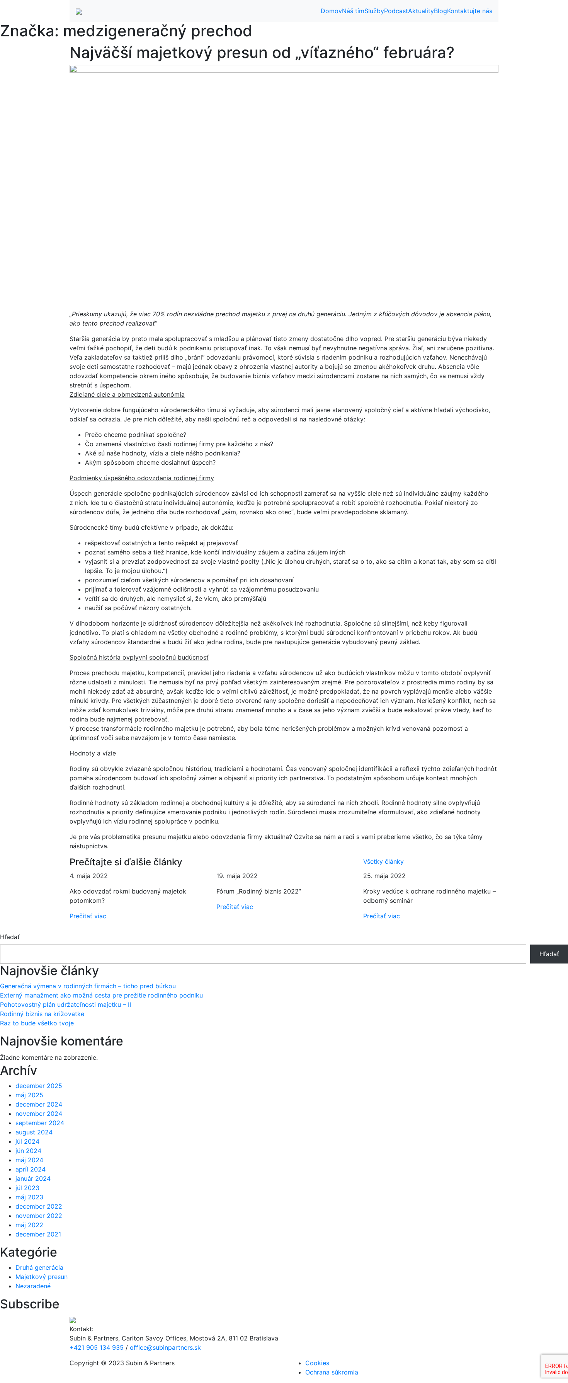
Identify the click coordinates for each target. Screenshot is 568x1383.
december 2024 (38, 1104)
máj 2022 (29, 1225)
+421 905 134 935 (97, 1347)
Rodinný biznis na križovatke (42, 1014)
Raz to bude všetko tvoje (37, 1023)
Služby (374, 11)
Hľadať (10, 937)
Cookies (317, 1363)
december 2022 (38, 1206)
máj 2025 (29, 1095)
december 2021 (38, 1234)
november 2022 (38, 1215)
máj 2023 (29, 1197)
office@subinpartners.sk (165, 1347)
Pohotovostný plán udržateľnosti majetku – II (65, 1004)
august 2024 (34, 1132)
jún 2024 (28, 1150)
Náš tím (353, 11)
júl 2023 (27, 1188)
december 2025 (38, 1086)
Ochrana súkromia (331, 1372)
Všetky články (383, 861)
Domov (331, 11)
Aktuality (421, 11)
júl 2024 (27, 1141)
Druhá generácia (39, 1267)
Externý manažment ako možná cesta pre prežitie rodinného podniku (101, 995)
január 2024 (33, 1178)
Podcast (396, 11)
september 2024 (39, 1123)
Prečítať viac (88, 916)
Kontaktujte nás (469, 11)
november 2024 (38, 1113)
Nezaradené (33, 1286)
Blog (440, 11)
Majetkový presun (41, 1277)
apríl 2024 (30, 1169)
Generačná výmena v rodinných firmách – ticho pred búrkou (88, 986)
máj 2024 (29, 1160)
